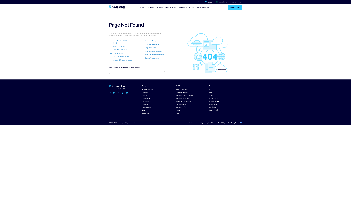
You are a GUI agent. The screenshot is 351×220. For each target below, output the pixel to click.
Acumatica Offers (181, 107)
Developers (212, 107)
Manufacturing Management (154, 55)
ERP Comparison (181, 104)
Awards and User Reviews (183, 101)
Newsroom (145, 104)
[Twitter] (118, 92)
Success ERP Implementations (122, 60)
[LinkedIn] (122, 92)
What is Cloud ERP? (182, 89)
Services (211, 95)
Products (142, 7)
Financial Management (152, 41)
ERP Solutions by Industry (121, 57)
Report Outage (222, 123)
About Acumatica (147, 89)
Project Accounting (151, 48)
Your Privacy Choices (234, 123)
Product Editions (118, 53)
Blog (143, 110)
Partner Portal (213, 110)
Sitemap (213, 123)
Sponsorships (146, 101)
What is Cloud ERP (119, 46)
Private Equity (213, 98)
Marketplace (183, 7)
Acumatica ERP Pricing (120, 50)
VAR (210, 92)
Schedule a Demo (235, 7)
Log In (240, 2)
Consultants (213, 104)
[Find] (163, 72)
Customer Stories (170, 7)
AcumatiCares (223, 2)
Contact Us (233, 2)
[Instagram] (114, 92)
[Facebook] (110, 92)
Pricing (191, 7)
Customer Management (152, 44)
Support (178, 113)
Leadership (145, 92)
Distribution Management (153, 51)
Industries (151, 7)
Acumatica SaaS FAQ (182, 98)
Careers (144, 95)
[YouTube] (126, 92)
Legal (207, 123)
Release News (146, 107)
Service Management (152, 58)
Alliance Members (214, 101)
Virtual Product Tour (182, 92)
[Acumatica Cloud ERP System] (117, 88)
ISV (210, 89)
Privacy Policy (199, 123)
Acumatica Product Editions (184, 95)
